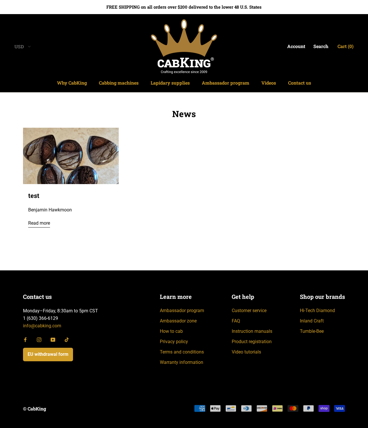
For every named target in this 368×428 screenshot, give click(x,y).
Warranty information (181, 362)
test (33, 195)
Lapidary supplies (170, 83)
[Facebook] (25, 339)
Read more (39, 223)
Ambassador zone (178, 321)
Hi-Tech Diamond (317, 310)
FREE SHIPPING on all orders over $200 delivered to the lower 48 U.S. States (184, 7)
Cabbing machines (119, 83)
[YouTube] (53, 339)
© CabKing (34, 409)
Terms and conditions (182, 352)
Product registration (252, 341)
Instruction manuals (252, 331)
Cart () (346, 46)
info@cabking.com (42, 325)
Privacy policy (174, 341)
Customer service (249, 310)
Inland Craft (312, 321)
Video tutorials (246, 352)
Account (296, 46)
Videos (268, 83)
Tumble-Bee (312, 331)
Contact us (299, 83)
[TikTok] (66, 339)
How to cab (171, 331)
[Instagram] (39, 339)
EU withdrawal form (48, 354)
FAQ (236, 321)
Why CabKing (72, 83)
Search (320, 46)
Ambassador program (225, 83)
